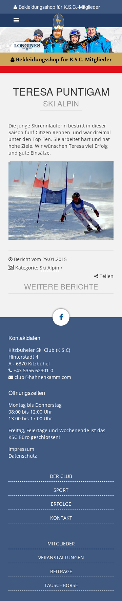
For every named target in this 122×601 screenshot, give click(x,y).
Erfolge (61, 504)
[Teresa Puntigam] (61, 200)
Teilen (106, 276)
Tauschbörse (61, 585)
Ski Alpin (49, 267)
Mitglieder (61, 543)
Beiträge (61, 571)
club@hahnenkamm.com (43, 377)
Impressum (21, 449)
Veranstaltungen (61, 557)
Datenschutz (22, 456)
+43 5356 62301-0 (33, 370)
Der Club (61, 476)
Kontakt (61, 518)
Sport (61, 490)
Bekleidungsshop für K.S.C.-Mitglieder (58, 6)
